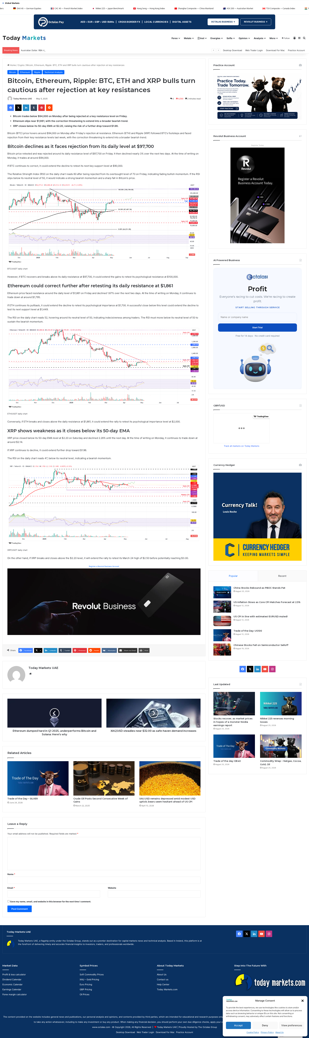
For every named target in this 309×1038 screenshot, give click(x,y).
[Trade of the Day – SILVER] (38, 778)
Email (11, 888)
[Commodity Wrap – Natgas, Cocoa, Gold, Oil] (281, 746)
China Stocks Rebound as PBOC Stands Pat (259, 587)
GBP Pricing (86, 989)
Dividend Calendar (11, 979)
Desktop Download (232, 50)
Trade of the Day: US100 (248, 630)
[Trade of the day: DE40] (234, 746)
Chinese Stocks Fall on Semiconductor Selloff (261, 645)
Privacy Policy (267, 1032)
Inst (202, 38)
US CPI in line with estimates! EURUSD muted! (261, 616)
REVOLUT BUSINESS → (255, 21)
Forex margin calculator (14, 994)
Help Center (163, 984)
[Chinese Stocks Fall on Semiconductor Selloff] (222, 650)
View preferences (291, 1025)
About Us (279, 1032)
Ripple (37, 72)
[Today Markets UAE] (24, 38)
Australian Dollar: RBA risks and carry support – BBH (47, 50)
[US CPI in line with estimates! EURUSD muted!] (222, 621)
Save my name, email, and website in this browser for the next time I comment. (50, 901)
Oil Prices (84, 994)
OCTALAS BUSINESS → (223, 21)
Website (112, 888)
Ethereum (25, 72)
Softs (229, 38)
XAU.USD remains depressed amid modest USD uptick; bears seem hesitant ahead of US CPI (167, 800)
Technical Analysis (53, 72)
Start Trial (257, 327)
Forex (175, 38)
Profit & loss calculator (14, 974)
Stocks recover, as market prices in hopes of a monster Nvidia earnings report (233, 722)
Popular (233, 575)
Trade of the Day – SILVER (22, 798)
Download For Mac (275, 50)
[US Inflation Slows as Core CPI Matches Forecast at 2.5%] (222, 607)
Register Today (257, 145)
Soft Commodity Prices (92, 974)
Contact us (162, 979)
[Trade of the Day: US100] (222, 635)
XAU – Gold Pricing (89, 979)
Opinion (243, 38)
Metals (187, 38)
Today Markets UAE (22, 98)
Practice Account (296, 50)
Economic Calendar (12, 984)
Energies (215, 38)
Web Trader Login (254, 50)
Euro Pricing (86, 984)
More (272, 38)
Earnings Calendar (11, 989)
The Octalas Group (207, 1027)
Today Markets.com (167, 989)
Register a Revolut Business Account (104, 566)
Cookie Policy (253, 1032)
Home (12, 65)
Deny (265, 1025)
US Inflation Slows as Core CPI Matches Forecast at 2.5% (267, 602)
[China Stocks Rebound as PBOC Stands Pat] (222, 592)
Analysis (258, 38)
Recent (282, 575)
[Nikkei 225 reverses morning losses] (281, 703)
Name (11, 874)
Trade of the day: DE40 (227, 761)
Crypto (21, 65)
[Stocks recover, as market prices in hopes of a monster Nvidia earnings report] (234, 703)
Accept (238, 1025)
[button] (302, 1000)
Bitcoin (12, 72)
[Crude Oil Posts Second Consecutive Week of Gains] (104, 778)
